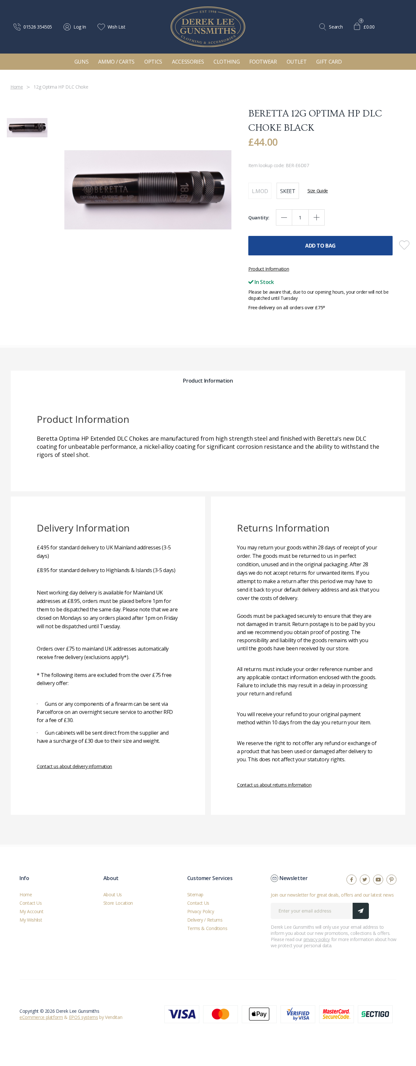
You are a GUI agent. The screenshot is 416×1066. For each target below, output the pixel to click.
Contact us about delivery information (74, 766)
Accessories (188, 61)
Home (26, 894)
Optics (153, 61)
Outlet (297, 61)
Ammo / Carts (116, 61)
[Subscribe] (361, 911)
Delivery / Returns (205, 920)
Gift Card (329, 61)
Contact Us (31, 903)
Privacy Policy (200, 911)
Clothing (227, 61)
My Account (32, 911)
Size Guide (317, 191)
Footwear (263, 61)
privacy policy (317, 939)
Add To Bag (320, 245)
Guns (81, 61)
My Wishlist (31, 920)
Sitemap (195, 894)
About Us (112, 894)
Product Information (268, 269)
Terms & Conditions (207, 928)
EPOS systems (83, 1017)
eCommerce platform (41, 1017)
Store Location (118, 903)
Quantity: (258, 217)
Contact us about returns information (274, 785)
